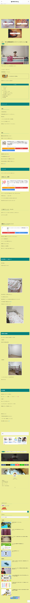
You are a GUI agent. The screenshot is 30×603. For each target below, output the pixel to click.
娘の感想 (4, 97)
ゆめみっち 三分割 (7, 91)
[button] (3, 465)
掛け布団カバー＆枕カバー (7, 94)
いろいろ (3, 451)
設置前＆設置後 (5, 96)
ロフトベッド (5, 86)
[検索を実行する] (28, 511)
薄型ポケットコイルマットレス (8, 93)
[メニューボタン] (1, 1)
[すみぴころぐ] (15, 1)
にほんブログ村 (7, 505)
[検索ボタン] (28, 1)
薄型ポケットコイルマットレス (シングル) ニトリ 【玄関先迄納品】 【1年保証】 (17, 228)
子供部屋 (11, 451)
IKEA (20, 451)
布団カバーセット (24, 451)
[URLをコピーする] (26, 465)
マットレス (4, 90)
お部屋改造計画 (7, 451)
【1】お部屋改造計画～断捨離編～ (13, 76)
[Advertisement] (15, 12)
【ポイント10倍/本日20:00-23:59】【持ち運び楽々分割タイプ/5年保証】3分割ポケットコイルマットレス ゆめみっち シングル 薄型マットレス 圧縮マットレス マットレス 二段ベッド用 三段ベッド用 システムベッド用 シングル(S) (17, 182)
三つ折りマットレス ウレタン (8, 92)
